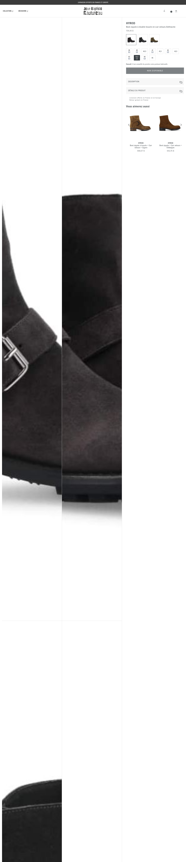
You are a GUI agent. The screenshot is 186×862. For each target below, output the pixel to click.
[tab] (155, 81)
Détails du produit (137, 91)
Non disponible (155, 71)
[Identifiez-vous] (164, 10)
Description (133, 82)
